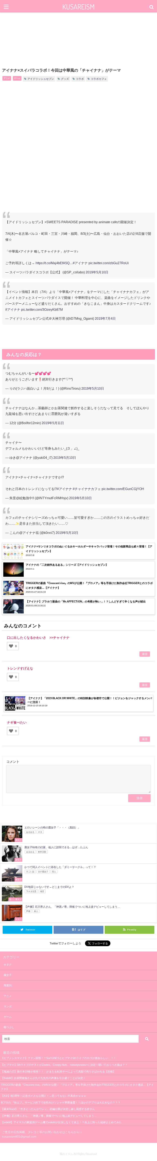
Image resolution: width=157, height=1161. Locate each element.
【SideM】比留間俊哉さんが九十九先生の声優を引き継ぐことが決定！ (43, 1078)
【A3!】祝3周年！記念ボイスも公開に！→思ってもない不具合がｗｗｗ (43, 1095)
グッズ (65, 79)
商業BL (8, 985)
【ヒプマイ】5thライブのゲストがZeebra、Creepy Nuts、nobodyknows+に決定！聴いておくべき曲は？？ (64, 1064)
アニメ (7, 78)
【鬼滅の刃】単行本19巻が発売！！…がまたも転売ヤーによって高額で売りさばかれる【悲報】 (58, 1071)
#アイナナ (80, 263)
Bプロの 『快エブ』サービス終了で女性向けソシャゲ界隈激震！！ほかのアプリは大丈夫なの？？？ (60, 1102)
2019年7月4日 (105, 318)
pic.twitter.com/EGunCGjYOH (123, 488)
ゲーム (17, 78)
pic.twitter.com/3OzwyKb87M (42, 309)
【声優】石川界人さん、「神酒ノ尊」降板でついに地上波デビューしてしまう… (49, 1115)
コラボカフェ (99, 79)
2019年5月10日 (97, 272)
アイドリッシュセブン (40, 79)
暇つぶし (9, 1027)
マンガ (8, 1006)
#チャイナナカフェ (87, 488)
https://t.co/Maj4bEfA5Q (53, 263)
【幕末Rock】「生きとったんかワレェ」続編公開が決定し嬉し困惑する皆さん (48, 1109)
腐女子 (8, 975)
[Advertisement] (78, 118)
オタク (8, 964)
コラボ (80, 79)
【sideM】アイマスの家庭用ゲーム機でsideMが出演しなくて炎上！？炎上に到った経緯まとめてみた (61, 1122)
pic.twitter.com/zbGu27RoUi (109, 263)
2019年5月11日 (53, 423)
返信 (144, 654)
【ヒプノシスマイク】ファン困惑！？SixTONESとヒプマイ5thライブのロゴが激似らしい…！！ (58, 1058)
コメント (12, 761)
